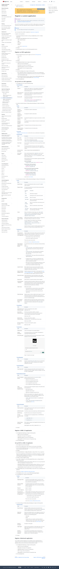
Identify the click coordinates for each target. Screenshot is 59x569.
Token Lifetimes (19, 305)
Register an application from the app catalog (7, 96)
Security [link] (32, 567)
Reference (3, 177)
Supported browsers (5, 221)
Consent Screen (19, 326)
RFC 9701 (32, 401)
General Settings (36, 77)
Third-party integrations (5, 216)
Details (18, 105)
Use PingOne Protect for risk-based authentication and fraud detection (7, 138)
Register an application (5, 92)
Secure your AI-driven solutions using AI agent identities (6, 34)
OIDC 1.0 (3, 171)
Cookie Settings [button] (36, 567)
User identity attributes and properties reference (6, 123)
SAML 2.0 (3, 173)
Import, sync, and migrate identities (7, 125)
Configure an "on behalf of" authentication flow (6, 38)
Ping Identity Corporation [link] (12, 567)
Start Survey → (36, 12)
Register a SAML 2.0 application (53, 10)
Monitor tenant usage (5, 65)
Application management (5, 90)
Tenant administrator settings (6, 49)
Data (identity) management (6, 213)
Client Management (20, 357)
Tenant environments (5, 46)
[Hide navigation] (11, 4)
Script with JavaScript (5, 176)
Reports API (3, 161)
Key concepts (3, 18)
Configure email (4, 71)
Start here (3, 21)
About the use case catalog (5, 205)
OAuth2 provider (4, 85)
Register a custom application (7, 97)
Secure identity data (4, 189)
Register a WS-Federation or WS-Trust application (7, 100)
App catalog (4, 93)
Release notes (4, 9)
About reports (4, 155)
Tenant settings (4, 47)
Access (18, 180)
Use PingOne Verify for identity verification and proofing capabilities (7, 140)
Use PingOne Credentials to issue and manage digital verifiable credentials (6, 143)
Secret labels (31, 176)
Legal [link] (25, 567)
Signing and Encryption (20, 404)
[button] (54, 1)
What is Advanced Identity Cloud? (6, 16)
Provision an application (5, 105)
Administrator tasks (4, 149)
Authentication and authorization (6, 183)
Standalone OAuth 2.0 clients (6, 110)
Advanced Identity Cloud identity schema (6, 116)
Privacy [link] (28, 567)
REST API (3, 174)
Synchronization (4, 184)
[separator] (12, 284)
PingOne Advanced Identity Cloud (5, 5)
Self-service (3, 214)
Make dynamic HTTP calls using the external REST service (7, 193)
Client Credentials (19, 84)
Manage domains (4, 57)
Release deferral (4, 12)
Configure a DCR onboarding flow (6, 42)
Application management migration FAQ (24, 21)
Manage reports (4, 158)
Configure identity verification (6, 79)
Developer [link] (34, 1)
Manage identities (4, 118)
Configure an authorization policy (22, 132)
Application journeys (5, 104)
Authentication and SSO (5, 165)
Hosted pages (4, 131)
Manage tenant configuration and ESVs (6, 61)
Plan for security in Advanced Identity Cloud (6, 29)
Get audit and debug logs (5, 69)
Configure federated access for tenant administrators (6, 54)
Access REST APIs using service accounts (6, 63)
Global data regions (4, 220)
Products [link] (22, 1)
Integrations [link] (27, 1)
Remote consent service (5, 86)
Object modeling (4, 181)
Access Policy (19, 131)
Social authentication (5, 76)
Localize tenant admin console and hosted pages (7, 51)
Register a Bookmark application (52, 12)
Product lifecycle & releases (6, 227)
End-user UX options (5, 129)
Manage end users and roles (6, 107)
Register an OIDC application (53, 8)
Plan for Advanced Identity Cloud (6, 25)
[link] (6, 1)
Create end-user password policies (7, 81)
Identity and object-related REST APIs (6, 195)
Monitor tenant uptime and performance (6, 67)
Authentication (4, 208)
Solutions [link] (40, 1)
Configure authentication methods (7, 78)
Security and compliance (5, 223)
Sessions (3, 168)
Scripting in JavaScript (5, 186)
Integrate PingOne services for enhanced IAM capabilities (6, 135)
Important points (4, 156)
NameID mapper (38, 521)
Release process (4, 11)
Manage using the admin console (6, 35)
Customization (4, 211)
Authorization (4, 210)
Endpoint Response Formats (21, 373)
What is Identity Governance (6, 148)
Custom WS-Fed (24, 46)
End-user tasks (4, 151)
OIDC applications (38, 54)
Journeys (30, 241)
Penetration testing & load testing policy (6, 225)
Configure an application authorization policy (5, 102)
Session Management (20, 365)
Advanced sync (4, 121)
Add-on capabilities (4, 230)
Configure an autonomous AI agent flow (7, 40)
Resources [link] (45, 1)
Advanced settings (20, 504)
